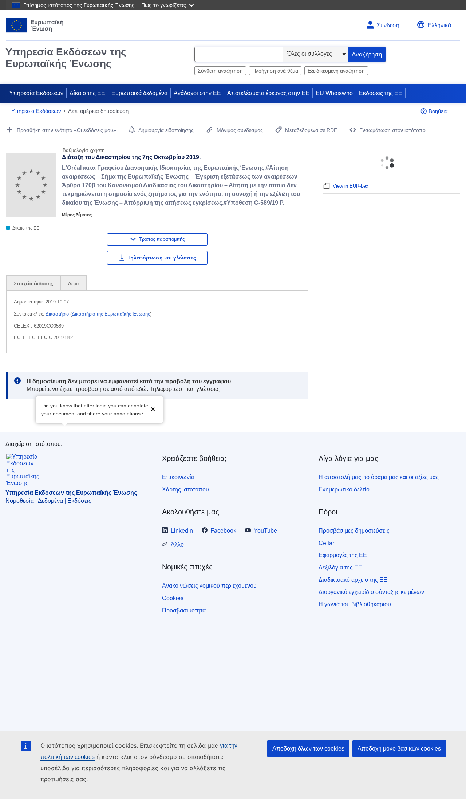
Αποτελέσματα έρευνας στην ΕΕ (268, 93)
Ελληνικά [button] (439, 25)
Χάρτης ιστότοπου (185, 489)
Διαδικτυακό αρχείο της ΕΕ (353, 580)
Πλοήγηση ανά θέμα (275, 71)
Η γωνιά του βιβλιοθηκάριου (355, 604)
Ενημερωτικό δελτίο (344, 489)
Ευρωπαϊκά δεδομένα (139, 93)
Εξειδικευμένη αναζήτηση (336, 71)
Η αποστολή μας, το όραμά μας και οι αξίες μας (379, 477)
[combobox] (239, 54)
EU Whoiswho (334, 93)
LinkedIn (182, 531)
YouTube (265, 531)
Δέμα (73, 283)
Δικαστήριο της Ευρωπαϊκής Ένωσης (111, 314)
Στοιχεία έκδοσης (33, 283)
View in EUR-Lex (350, 186)
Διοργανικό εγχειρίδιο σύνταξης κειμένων (371, 592)
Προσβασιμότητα (184, 610)
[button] (153, 409)
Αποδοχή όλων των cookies (308, 748)
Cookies (172, 598)
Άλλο (177, 544)
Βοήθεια (438, 111)
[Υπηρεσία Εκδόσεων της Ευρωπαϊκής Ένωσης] (35, 25)
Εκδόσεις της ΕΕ (380, 93)
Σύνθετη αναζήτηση (220, 71)
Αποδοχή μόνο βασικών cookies (399, 748)
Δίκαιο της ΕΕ (87, 93)
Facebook (223, 531)
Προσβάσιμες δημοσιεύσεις (354, 531)
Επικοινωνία (178, 477)
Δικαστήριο (57, 314)
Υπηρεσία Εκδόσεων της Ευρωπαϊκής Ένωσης (65, 57)
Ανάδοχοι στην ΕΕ (197, 93)
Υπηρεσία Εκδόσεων (36, 93)
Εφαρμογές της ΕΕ (343, 555)
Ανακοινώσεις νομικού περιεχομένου (209, 586)
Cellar (326, 543)
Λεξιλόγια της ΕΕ (340, 567)
